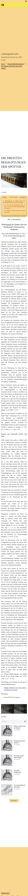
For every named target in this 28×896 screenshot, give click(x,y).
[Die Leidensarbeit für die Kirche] (6, 789)
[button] (26, 1)
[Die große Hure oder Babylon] (6, 745)
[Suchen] (25, 721)
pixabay (17, 697)
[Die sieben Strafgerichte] (6, 775)
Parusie (14, 270)
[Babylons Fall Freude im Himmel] (6, 730)
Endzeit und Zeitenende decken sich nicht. (14, 211)
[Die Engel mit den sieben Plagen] (6, 760)
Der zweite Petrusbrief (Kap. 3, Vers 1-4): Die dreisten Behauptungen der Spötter (14, 206)
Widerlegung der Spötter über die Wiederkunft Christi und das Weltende (14, 201)
